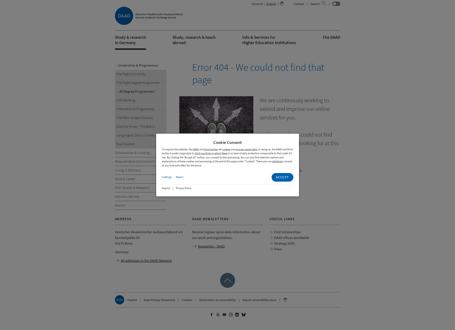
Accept (282, 177)
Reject (179, 177)
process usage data (246, 149)
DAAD (196, 149)
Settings (167, 177)
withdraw (277, 161)
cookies (226, 149)
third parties (211, 149)
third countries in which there (211, 153)
